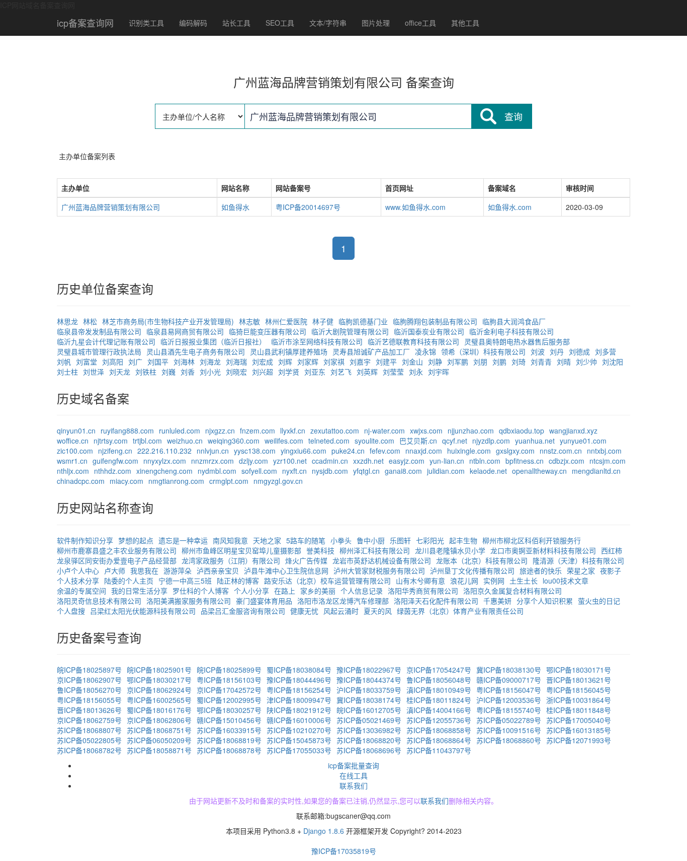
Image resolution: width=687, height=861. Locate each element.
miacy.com (126, 481)
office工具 (420, 23)
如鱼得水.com (510, 207)
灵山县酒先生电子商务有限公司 (195, 351)
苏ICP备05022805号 (89, 740)
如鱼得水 (235, 207)
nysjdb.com (330, 471)
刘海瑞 (236, 361)
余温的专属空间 (81, 591)
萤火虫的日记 (599, 601)
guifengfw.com (115, 461)
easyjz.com (406, 461)
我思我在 (144, 570)
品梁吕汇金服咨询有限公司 (243, 611)
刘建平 (386, 361)
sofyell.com (259, 471)
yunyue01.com (583, 441)
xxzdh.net (368, 461)
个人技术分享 (78, 581)
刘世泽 (93, 372)
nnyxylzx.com (164, 461)
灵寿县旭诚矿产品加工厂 (371, 351)
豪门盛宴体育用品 (264, 601)
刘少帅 (586, 361)
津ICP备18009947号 (299, 700)
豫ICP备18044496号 (299, 680)
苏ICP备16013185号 (578, 730)
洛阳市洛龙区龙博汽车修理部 (343, 601)
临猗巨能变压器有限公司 (267, 331)
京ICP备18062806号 (159, 720)
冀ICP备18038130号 (508, 670)
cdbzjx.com (566, 461)
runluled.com (179, 430)
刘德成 (579, 351)
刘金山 (412, 361)
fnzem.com (257, 430)
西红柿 (611, 550)
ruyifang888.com (127, 430)
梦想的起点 (135, 540)
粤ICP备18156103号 (229, 680)
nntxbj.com (604, 451)
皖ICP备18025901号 (159, 670)
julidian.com (446, 471)
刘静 (435, 361)
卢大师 (114, 570)
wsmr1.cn (72, 461)
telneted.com (329, 441)
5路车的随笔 (305, 540)
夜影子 (610, 570)
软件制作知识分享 (85, 540)
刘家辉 (307, 361)
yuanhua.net (535, 441)
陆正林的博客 (238, 581)
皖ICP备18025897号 (89, 670)
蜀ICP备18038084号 (299, 670)
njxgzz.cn (220, 430)
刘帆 (64, 361)
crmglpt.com (228, 481)
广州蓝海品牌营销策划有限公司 (110, 207)
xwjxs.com (426, 430)
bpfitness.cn (524, 461)
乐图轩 (400, 540)
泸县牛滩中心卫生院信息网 (286, 570)
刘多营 (605, 351)
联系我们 (353, 785)
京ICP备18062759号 (89, 720)
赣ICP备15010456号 (229, 720)
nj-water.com (384, 430)
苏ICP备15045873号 (299, 740)
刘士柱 (67, 372)
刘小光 (210, 372)
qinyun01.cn (76, 430)
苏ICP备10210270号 (299, 730)
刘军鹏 (457, 361)
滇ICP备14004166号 (438, 710)
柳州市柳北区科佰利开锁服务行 (531, 540)
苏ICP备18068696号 (368, 750)
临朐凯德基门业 (363, 321)
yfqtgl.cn (366, 471)
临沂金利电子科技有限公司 (511, 331)
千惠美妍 (497, 601)
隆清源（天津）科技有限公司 (578, 560)
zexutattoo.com (334, 430)
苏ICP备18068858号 (438, 730)
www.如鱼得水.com (415, 207)
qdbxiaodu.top (521, 430)
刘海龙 (210, 361)
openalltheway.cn (539, 471)
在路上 (284, 591)
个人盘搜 (71, 611)
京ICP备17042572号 (229, 690)
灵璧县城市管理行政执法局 (99, 351)
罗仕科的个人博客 (201, 591)
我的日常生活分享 (139, 591)
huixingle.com (469, 451)
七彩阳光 (430, 540)
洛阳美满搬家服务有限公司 (188, 601)
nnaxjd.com (423, 451)
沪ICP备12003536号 (508, 700)
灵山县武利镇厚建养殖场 (288, 351)
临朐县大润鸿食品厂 (514, 321)
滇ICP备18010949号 (438, 690)
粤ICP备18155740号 (508, 710)
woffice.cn (73, 441)
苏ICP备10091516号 (508, 730)
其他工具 (465, 23)
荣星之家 (581, 570)
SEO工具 (280, 23)
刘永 (416, 372)
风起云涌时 (341, 611)
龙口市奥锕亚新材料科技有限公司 (543, 550)
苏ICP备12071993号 (578, 740)
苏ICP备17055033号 (299, 750)
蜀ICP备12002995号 (229, 700)
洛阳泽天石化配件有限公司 (436, 601)
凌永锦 (425, 351)
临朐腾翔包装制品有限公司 (435, 321)
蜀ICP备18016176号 (159, 710)
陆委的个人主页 (128, 581)
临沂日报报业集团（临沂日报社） (213, 341)
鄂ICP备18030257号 (229, 710)
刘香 (188, 372)
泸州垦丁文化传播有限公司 (472, 570)
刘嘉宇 (360, 361)
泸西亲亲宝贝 (218, 570)
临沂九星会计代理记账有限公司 (106, 341)
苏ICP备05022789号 (508, 720)
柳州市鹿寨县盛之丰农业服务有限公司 (117, 550)
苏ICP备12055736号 (438, 720)
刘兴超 (262, 372)
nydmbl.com (217, 471)
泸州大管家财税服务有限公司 (379, 570)
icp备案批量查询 (353, 765)
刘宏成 (262, 361)
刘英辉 (367, 372)
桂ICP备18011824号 (438, 700)
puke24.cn (348, 451)
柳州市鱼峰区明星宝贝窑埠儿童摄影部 (241, 550)
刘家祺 (334, 361)
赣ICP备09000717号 (508, 680)
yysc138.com (255, 451)
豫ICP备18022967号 (368, 670)
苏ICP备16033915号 (229, 730)
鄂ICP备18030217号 (159, 680)
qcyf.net (454, 441)
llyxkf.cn (292, 430)
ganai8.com (403, 471)
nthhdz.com (112, 471)
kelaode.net (488, 471)
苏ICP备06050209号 (159, 740)
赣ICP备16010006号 (299, 720)
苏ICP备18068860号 (508, 740)
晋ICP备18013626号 (89, 710)
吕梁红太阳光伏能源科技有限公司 (143, 611)
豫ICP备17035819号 (343, 851)
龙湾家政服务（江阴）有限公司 (231, 560)
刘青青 (541, 361)
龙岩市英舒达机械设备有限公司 (381, 560)
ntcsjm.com (607, 461)
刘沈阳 (612, 361)
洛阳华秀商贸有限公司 (423, 591)
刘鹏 (499, 361)
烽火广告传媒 (306, 560)
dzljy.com (253, 461)
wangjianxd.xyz (573, 430)
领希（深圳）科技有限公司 (483, 351)
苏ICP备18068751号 (159, 730)
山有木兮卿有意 (420, 581)
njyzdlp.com (491, 441)
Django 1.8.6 (323, 831)
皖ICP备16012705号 (368, 710)
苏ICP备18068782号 (89, 750)
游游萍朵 (177, 570)
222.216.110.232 (164, 451)
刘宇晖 (438, 372)
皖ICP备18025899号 (229, 670)
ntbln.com (484, 461)
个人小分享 (251, 591)
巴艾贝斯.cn (418, 441)
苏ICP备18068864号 (438, 740)
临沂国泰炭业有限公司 (429, 331)
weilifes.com (284, 441)
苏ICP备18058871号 (159, 750)
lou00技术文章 (565, 581)
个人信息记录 (361, 591)
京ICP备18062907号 (89, 680)
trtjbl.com (147, 441)
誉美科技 (320, 550)
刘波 (538, 351)
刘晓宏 (236, 372)
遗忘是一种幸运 (183, 540)
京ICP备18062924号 (159, 690)
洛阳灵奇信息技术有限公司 (99, 601)
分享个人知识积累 (545, 601)
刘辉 (285, 361)
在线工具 (353, 775)
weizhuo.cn (185, 441)
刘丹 (557, 351)
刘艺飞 (341, 372)
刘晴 (564, 361)
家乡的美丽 (317, 591)
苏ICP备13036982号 (368, 730)
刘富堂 (86, 361)
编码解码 (193, 23)
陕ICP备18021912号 (299, 710)
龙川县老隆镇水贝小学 (450, 550)
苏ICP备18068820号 (368, 740)
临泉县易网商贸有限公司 (185, 331)
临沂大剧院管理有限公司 (350, 331)
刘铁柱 (145, 372)
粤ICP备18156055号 (89, 700)
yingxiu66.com (303, 451)
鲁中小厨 (371, 540)
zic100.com (75, 451)
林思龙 (67, 321)
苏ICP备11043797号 (438, 750)
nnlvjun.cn (213, 451)
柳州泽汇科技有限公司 (374, 550)
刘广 (135, 361)
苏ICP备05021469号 (368, 720)
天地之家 (267, 540)
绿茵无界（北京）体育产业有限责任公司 (460, 611)
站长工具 (236, 23)
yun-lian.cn (447, 461)
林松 (90, 321)
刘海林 (184, 361)
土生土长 (523, 581)
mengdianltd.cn (596, 471)
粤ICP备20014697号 (308, 207)
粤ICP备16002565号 (159, 700)
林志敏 (249, 321)
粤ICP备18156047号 (508, 690)
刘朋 (480, 361)
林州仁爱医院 (286, 321)
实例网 (493, 581)
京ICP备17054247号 (438, 670)
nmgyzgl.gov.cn (278, 481)
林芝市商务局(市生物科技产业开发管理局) (168, 321)
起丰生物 (463, 540)
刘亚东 (314, 372)
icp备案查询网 (85, 22)
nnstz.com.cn (561, 451)
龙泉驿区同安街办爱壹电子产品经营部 (117, 560)
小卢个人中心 (78, 570)
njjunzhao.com (471, 430)
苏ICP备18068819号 (229, 740)
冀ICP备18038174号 (368, 700)
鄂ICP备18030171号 (578, 670)
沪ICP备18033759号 (368, 690)
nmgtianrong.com (176, 481)
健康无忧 (304, 611)
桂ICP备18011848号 (578, 710)
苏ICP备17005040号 (578, 720)
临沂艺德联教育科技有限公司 (413, 341)
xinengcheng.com (164, 471)
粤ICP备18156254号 (299, 690)
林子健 (322, 321)
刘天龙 (119, 372)
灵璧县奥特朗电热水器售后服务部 (517, 341)
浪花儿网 (464, 581)
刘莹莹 (393, 372)
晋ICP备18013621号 (578, 680)
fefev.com (385, 451)
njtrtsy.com (111, 441)
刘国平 (157, 361)
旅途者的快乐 (541, 570)
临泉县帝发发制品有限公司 (99, 331)
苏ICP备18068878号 (229, 750)
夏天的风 (378, 611)
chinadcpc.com (81, 481)
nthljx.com (73, 471)
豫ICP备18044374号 (368, 680)
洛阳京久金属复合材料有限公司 (512, 591)
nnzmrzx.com (212, 461)
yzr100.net (290, 461)
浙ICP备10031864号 (578, 700)
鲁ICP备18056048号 (438, 680)
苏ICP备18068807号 (89, 730)
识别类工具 (146, 23)
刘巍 (168, 372)
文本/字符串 (328, 23)
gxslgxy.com (515, 451)
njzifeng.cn (115, 451)
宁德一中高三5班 (185, 581)
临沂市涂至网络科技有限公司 (317, 341)
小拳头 (341, 540)
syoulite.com (374, 441)
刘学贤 (288, 372)
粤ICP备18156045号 (578, 690)
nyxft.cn (294, 471)
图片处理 (376, 23)
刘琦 (518, 361)
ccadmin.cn (330, 461)
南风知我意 (230, 540)
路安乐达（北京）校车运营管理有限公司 (327, 581)
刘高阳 (112, 361)
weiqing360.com (234, 441)
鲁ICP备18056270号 (89, 690)
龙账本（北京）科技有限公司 (482, 560)
